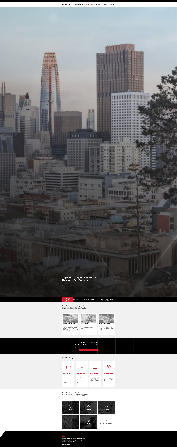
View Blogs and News (66, 444)
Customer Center (112, 4)
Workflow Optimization (93, 4)
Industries (99, 4)
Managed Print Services (77, 4)
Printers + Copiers (85, 4)
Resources (105, 4)
